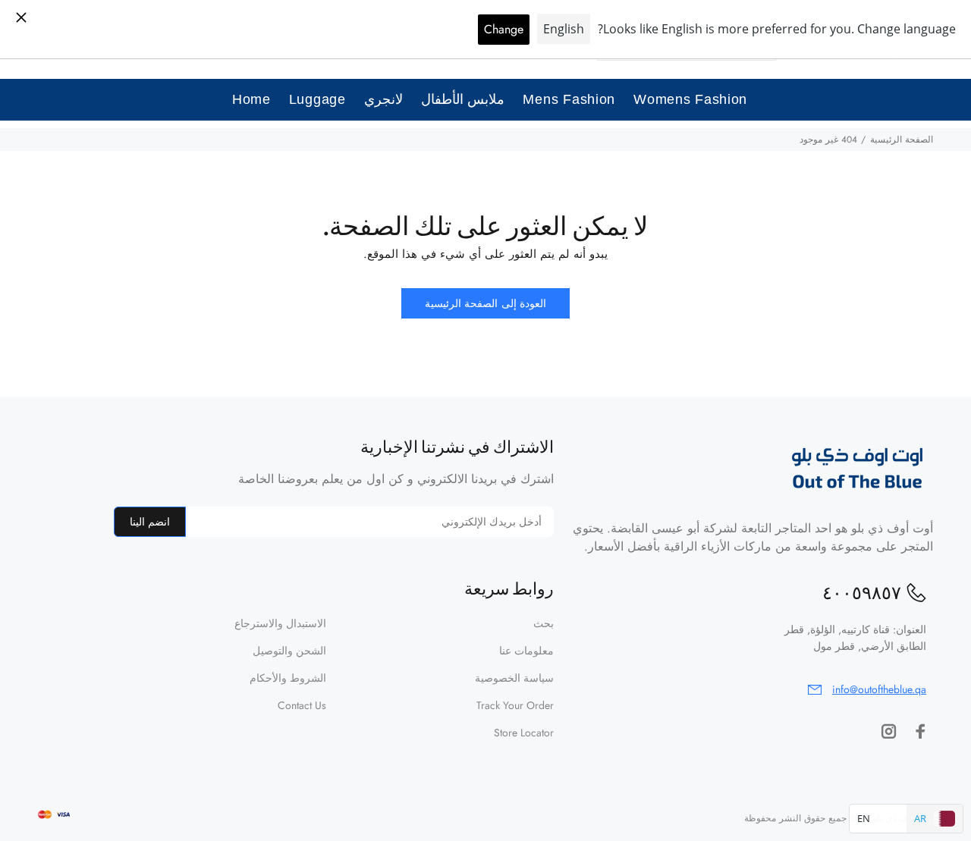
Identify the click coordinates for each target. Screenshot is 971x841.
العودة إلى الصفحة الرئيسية (485, 303)
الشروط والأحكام (288, 678)
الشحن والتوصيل (289, 650)
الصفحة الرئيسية (901, 139)
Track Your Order (515, 705)
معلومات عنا (526, 650)
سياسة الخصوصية (514, 678)
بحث (543, 623)
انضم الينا (150, 522)
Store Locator (524, 732)
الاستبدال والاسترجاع (280, 623)
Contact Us (302, 705)
